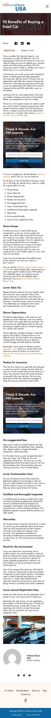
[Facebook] (16, 43)
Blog (45, 691)
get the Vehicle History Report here (21, 279)
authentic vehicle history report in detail (23, 268)
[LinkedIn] (22, 43)
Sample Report (22, 691)
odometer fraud (9, 348)
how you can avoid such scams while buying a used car (23, 354)
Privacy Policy (16, 715)
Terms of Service (33, 715)
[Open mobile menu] (47, 6)
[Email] (28, 43)
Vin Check (8, 691)
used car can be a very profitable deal (23, 114)
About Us (36, 691)
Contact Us (25, 694)
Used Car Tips (9, 50)
